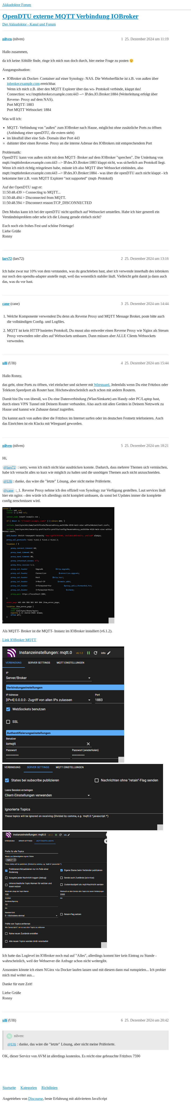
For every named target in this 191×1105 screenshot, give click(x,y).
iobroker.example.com (23, 84)
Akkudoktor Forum (16, 5)
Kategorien (28, 1088)
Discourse (35, 1099)
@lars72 (9, 467)
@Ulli (7, 481)
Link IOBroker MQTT (19, 640)
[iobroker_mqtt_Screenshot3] (54, 890)
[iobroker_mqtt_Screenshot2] (82, 797)
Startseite (9, 1088)
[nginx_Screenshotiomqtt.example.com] (58, 565)
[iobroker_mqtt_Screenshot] (63, 704)
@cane (8, 490)
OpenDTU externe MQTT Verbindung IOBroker (70, 16)
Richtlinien (49, 1088)
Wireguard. (102, 385)
